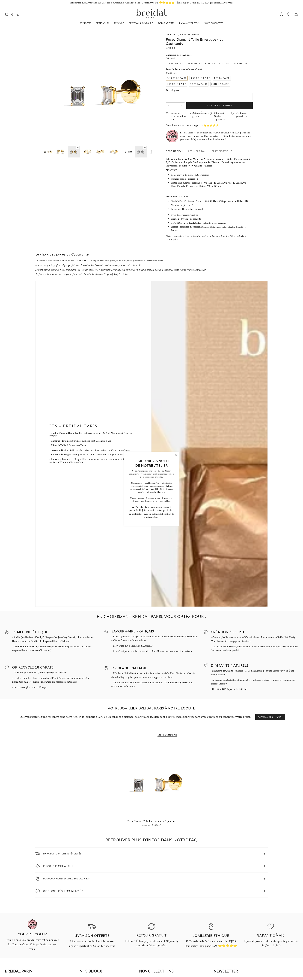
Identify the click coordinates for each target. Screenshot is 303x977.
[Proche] (176, 454)
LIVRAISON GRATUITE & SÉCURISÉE (62, 853)
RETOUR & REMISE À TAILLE (58, 866)
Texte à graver (173, 90)
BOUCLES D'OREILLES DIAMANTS (182, 34)
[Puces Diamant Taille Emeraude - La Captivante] (151, 780)
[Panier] (296, 14)
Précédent (41, 89)
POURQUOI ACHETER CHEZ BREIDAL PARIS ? (67, 878)
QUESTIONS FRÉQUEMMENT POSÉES (63, 891)
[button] (85, 23)
